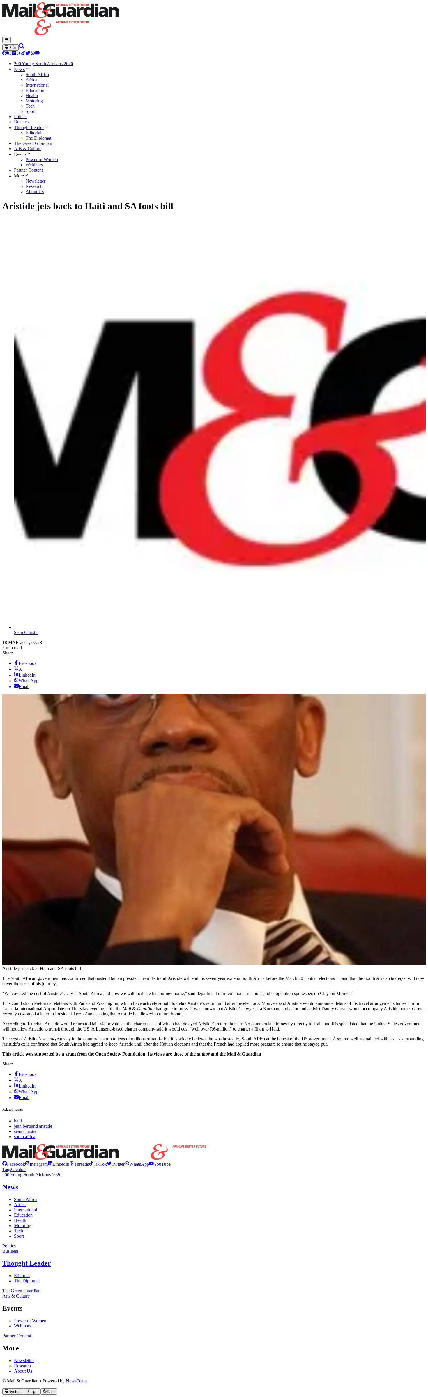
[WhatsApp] (32, 53)
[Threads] (18, 53)
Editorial (22, 1275)
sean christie (25, 1131)
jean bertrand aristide (33, 1126)
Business (10, 1251)
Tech (18, 1230)
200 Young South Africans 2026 (31, 1174)
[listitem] (13, 1164)
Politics (9, 1245)
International (25, 1209)
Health (20, 1220)
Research (22, 1365)
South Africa (25, 1199)
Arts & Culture (16, 1295)
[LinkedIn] (14, 53)
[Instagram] (9, 53)
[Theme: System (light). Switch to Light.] (10, 47)
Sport (19, 1236)
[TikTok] (23, 53)
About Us (23, 1370)
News (10, 1187)
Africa (20, 1204)
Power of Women (30, 1320)
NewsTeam (76, 1380)
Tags (6, 1169)
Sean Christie (26, 632)
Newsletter (24, 1360)
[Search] (21, 47)
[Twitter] (28, 53)
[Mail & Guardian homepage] (214, 19)
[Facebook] (4, 53)
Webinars (22, 1325)
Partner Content (16, 1335)
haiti (18, 1120)
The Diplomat (27, 1280)
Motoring (22, 1225)
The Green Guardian (21, 1290)
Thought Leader (26, 1263)
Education (23, 1215)
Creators (18, 1169)
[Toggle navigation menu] (6, 40)
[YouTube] (37, 53)
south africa (24, 1136)
